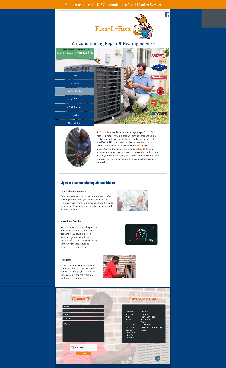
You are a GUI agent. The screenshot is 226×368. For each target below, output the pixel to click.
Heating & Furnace (75, 99)
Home (74, 75)
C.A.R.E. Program (74, 107)
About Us (75, 83)
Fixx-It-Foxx (113, 29)
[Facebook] (167, 14)
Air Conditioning (75, 91)
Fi (100, 132)
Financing (75, 115)
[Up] (157, 358)
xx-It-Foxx (106, 132)
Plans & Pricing (74, 123)
